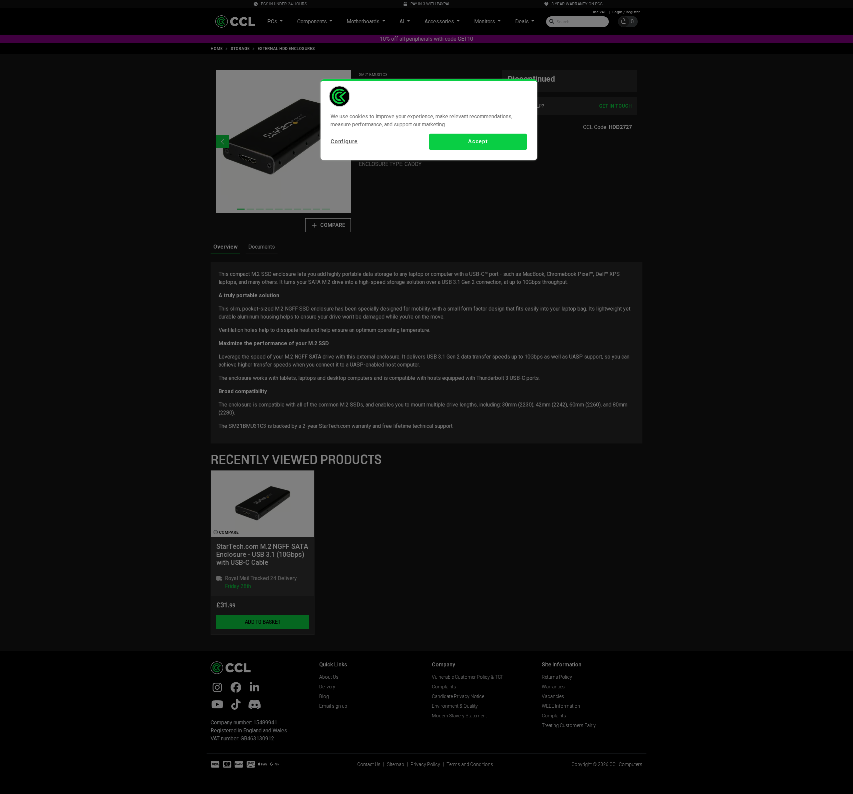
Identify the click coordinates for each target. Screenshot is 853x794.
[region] (429, 119)
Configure (344, 141)
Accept (478, 141)
